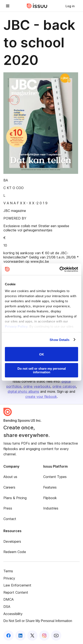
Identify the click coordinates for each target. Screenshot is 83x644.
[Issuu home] (37, 6)
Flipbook (50, 498)
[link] (70, 6)
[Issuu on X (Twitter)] (32, 635)
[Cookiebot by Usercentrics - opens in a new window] (59, 269)
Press (7, 508)
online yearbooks (36, 386)
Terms (8, 571)
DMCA (8, 599)
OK (41, 354)
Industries (50, 508)
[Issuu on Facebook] (8, 635)
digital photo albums (23, 391)
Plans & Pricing (15, 498)
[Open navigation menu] (7, 6)
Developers (12, 541)
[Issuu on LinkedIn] (20, 635)
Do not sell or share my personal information (41, 370)
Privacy (9, 578)
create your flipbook (41, 396)
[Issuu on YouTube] (56, 635)
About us (10, 477)
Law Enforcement (17, 585)
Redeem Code (14, 552)
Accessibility (13, 614)
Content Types (55, 477)
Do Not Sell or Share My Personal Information (37, 621)
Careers (9, 487)
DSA (6, 606)
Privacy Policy (16, 326)
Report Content (15, 592)
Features (50, 487)
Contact (9, 519)
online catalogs (64, 386)
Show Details (59, 339)
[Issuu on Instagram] (44, 635)
